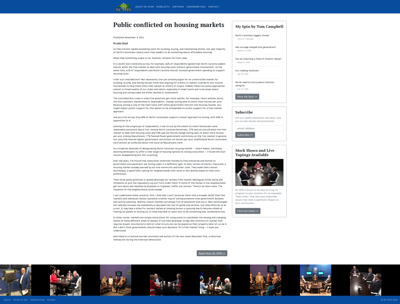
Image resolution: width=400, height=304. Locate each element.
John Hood (122, 43)
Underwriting (37, 299)
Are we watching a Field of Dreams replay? (258, 58)
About (7, 299)
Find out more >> (247, 211)
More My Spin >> (247, 96)
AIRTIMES (178, 6)
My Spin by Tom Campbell (259, 26)
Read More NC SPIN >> (212, 253)
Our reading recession (247, 70)
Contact (51, 299)
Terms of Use (20, 299)
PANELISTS (163, 6)
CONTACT (213, 6)
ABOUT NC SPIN (144, 6)
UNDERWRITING (196, 6)
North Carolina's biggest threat (252, 35)
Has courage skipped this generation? (255, 47)
